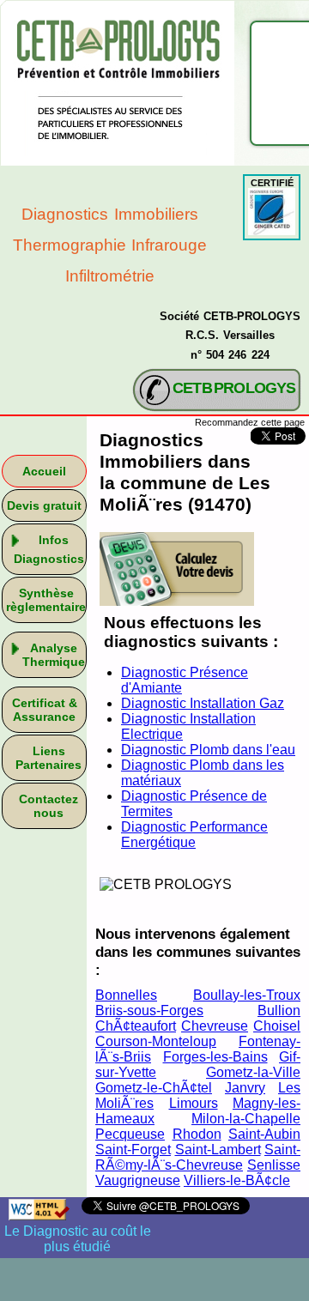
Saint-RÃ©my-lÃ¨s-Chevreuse (197, 1157)
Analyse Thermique (53, 655)
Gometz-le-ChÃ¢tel (153, 1087)
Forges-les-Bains (215, 1057)
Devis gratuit (44, 505)
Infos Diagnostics (49, 549)
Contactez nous (48, 806)
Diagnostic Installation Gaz (202, 703)
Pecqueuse (130, 1134)
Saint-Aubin (264, 1134)
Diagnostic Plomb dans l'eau (208, 749)
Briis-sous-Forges (149, 1010)
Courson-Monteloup (155, 1041)
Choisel (276, 1026)
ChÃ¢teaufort (135, 1026)
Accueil (44, 471)
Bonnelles (126, 995)
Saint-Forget (133, 1149)
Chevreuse (214, 1026)
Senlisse (273, 1165)
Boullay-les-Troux (246, 995)
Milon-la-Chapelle (245, 1118)
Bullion (279, 1010)
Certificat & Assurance (44, 709)
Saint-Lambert (218, 1149)
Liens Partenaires (48, 758)
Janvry (245, 1087)
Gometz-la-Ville (253, 1072)
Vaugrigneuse (137, 1180)
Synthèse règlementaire (46, 600)
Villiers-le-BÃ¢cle (237, 1180)
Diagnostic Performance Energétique (194, 835)
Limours (193, 1103)
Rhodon (197, 1134)
